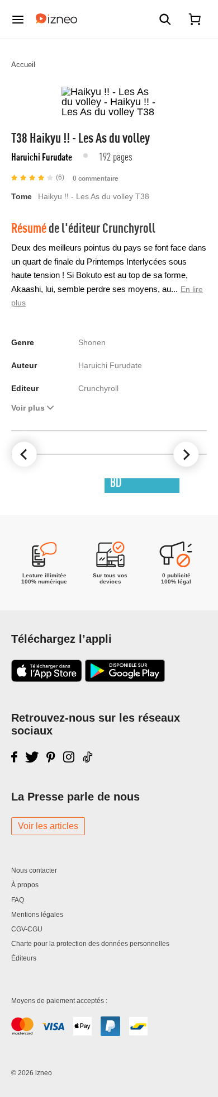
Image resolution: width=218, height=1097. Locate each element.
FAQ (17, 900)
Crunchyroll (128, 227)
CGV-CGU (26, 929)
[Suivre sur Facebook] (14, 756)
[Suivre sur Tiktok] (88, 756)
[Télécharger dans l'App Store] (46, 678)
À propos (25, 885)
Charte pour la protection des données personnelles (90, 944)
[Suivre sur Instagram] (68, 756)
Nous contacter (34, 870)
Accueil (23, 64)
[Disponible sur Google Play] (125, 678)
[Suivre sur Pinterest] (50, 756)
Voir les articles (48, 826)
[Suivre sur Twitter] (32, 756)
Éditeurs (23, 958)
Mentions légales (37, 915)
